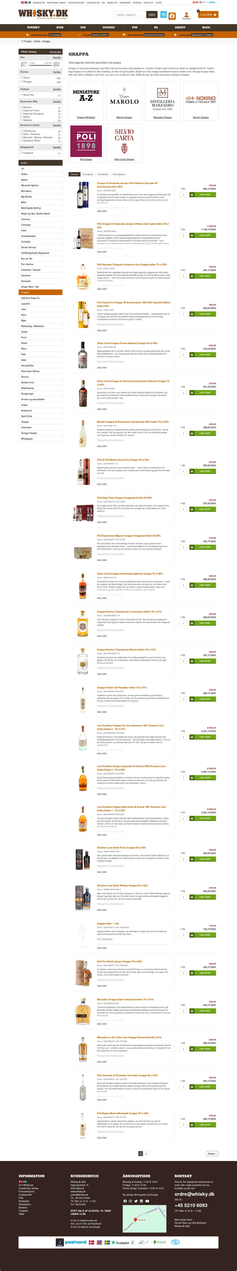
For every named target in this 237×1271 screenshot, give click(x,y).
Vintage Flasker (29, 433)
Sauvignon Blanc (31, 140)
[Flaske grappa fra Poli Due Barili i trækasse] (83, 986)
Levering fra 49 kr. (39, 34)
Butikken (137, 3)
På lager (27, 81)
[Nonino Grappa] (201, 114)
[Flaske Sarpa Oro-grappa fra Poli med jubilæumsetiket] (83, 327)
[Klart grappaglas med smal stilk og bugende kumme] (83, 948)
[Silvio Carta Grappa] (124, 156)
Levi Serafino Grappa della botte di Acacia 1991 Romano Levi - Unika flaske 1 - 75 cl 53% (132, 808)
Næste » (212, 1153)
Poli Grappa (86, 159)
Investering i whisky (56, 3)
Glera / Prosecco (31, 134)
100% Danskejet (135, 34)
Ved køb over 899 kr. (100, 34)
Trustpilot (148, 3)
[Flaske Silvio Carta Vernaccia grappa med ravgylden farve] (83, 405)
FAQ (103, 3)
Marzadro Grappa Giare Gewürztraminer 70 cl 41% (125, 999)
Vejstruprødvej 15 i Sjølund (202, 34)
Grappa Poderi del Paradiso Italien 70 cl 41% (122, 687)
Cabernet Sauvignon (33, 113)
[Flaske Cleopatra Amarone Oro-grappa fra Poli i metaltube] (83, 289)
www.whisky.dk (78, 1191)
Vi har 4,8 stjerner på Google (85, 1226)
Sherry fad (28, 95)
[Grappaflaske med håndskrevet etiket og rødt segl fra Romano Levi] (83, 831)
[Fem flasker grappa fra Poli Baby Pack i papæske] (83, 522)
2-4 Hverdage (54, 34)
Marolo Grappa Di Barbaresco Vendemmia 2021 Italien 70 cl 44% (133, 422)
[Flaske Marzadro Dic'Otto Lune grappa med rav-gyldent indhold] (83, 1062)
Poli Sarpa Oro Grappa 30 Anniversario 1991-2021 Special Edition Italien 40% (133, 304)
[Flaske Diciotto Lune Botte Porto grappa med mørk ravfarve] (83, 872)
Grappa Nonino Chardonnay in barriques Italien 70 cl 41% (129, 611)
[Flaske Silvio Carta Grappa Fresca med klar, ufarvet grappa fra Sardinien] (83, 367)
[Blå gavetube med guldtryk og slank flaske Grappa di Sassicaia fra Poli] (83, 207)
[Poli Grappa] (86, 156)
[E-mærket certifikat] (163, 14)
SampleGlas (27, 365)
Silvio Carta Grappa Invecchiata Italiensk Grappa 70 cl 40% (130, 573)
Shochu (25, 376)
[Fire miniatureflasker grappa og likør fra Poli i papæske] (83, 560)
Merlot (26, 117)
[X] (136, 1202)
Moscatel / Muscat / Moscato (37, 137)
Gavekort (25, 275)
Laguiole (25, 303)
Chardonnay (29, 131)
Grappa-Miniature (86, 117)
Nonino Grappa (201, 117)
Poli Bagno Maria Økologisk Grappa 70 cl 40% (123, 1113)
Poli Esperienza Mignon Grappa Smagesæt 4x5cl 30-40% (129, 535)
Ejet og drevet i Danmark (154, 34)
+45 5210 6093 (191, 1205)
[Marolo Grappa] (124, 114)
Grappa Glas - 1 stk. (108, 923)
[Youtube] (147, 1202)
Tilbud (26, 77)
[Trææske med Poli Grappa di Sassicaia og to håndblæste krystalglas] (83, 248)
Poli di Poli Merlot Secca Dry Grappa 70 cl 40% (123, 459)
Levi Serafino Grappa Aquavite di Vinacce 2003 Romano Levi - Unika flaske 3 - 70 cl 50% (132, 767)
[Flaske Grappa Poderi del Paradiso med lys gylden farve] (83, 712)
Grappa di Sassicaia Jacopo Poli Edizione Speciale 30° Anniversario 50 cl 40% (127, 184)
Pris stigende (88, 174)
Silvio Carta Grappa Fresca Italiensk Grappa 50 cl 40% (127, 343)
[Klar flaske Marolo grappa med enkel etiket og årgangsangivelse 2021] (83, 446)
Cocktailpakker (28, 236)
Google (154, 1194)
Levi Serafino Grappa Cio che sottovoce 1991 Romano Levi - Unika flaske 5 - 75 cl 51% (131, 727)
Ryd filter (57, 57)
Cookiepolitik (93, 3)
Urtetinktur (26, 427)
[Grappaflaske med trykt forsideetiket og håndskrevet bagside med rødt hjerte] (83, 790)
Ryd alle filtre (55, 51)
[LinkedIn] (142, 1202)
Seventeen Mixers (30, 371)
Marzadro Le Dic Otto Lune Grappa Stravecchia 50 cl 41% (129, 1037)
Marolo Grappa (124, 117)
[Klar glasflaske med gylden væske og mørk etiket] (83, 636)
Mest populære (119, 174)
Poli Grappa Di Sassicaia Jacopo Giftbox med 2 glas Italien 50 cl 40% (133, 225)
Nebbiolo (27, 120)
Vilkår (159, 3)
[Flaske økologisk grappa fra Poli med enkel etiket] (83, 1138)
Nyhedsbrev (125, 3)
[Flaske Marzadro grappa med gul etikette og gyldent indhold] (83, 1024)
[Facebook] (172, 15)
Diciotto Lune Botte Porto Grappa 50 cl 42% (121, 847)
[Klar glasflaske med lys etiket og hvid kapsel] (83, 674)
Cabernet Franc (31, 110)
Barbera (27, 107)
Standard (74, 174)
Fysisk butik (184, 34)
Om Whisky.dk (39, 3)
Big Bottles (26, 196)
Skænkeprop (27, 388)
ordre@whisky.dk (79, 1194)
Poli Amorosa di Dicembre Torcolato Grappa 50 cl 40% (127, 1075)
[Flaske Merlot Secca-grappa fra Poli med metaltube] (83, 484)
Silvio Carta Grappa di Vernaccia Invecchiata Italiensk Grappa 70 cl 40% (133, 382)
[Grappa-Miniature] (86, 114)
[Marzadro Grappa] (162, 114)
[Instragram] (131, 1202)
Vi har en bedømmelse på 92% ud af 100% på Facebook (86, 1222)
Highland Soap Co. (30, 297)
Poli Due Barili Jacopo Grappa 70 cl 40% (119, 961)
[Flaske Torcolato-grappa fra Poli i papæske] (83, 1100)
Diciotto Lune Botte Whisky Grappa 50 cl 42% (122, 885)
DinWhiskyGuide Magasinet (35, 252)
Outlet (24, 331)
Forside (27, 41)
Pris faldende (103, 174)
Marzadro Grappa (162, 117)
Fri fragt (86, 34)
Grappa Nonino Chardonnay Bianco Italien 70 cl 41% (126, 649)
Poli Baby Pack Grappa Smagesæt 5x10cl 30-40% (124, 497)
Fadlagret (28, 153)
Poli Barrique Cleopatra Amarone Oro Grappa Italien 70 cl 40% (132, 264)
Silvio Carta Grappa (124, 159)
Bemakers (26, 191)
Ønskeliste (112, 3)
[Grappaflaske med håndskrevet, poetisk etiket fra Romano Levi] (83, 750)
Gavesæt (25, 281)
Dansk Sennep (28, 247)
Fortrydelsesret (76, 3)
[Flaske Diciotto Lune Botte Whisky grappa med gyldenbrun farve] (83, 910)
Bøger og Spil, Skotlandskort (35, 213)
